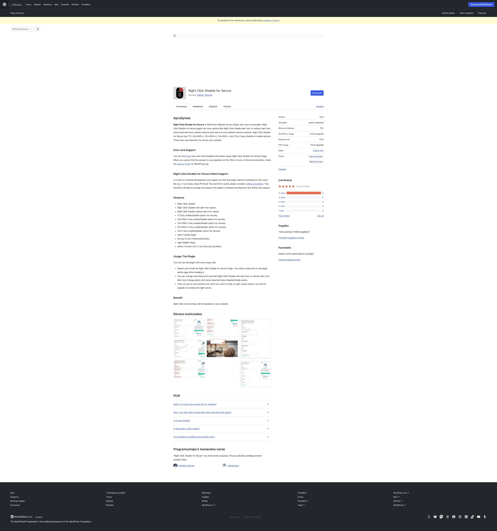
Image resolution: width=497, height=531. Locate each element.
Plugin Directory (17, 13)
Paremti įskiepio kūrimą (289, 259)
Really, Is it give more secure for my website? (195, 404)
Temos (109, 497)
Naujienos (14, 497)
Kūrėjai (205, 501)
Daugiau (282, 169)
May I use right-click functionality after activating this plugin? (202, 412)
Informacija (181, 106)
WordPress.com (401, 493)
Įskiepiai (109, 501)
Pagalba (320, 106)
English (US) (318, 150)
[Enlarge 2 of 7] (201, 342)
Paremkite (303, 501)
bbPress (398, 501)
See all (320, 215)
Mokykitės (206, 493)
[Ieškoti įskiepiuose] (37, 29)
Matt (396, 497)
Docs (188, 156)
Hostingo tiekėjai (17, 501)
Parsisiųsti (317, 93)
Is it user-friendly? (181, 420)
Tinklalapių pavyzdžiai (115, 493)
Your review (284, 215)
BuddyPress (399, 505)
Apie (12, 493)
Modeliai (109, 505)
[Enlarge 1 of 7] (201, 322)
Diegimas (213, 106)
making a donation (254, 184)
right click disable (316, 157)
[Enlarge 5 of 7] (234, 342)
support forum (184, 164)
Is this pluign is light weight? (186, 429)
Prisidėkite (302, 493)
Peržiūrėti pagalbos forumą (291, 237)
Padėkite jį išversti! (271, 20)
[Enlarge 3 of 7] (201, 362)
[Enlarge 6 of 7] (267, 322)
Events (301, 497)
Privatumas (15, 505)
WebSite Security (316, 162)
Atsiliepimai (198, 106)
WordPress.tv (209, 505)
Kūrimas (227, 106)
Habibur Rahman (204, 95)
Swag (301, 505)
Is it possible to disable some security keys (193, 437)
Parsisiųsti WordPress (481, 4)
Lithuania (38, 517)
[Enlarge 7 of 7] (267, 364)
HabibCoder (233, 465)
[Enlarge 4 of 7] (234, 322)
